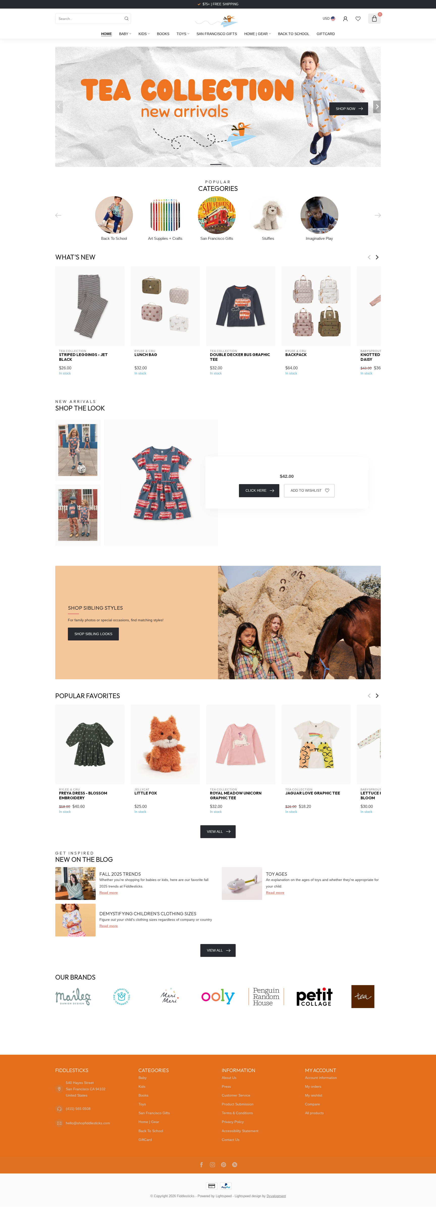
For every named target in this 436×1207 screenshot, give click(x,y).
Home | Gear (256, 34)
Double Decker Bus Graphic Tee (240, 357)
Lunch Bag (145, 354)
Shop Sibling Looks (93, 634)
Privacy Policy (233, 1122)
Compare (312, 1104)
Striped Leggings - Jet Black (83, 357)
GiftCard (326, 34)
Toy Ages (276, 874)
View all (215, 950)
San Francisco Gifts (217, 34)
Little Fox (145, 793)
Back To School (293, 34)
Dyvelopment (276, 1196)
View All (215, 832)
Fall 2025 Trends (120, 874)
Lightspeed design (248, 1196)
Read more (108, 893)
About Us (229, 1078)
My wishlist (313, 1095)
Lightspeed (224, 1196)
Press (226, 1086)
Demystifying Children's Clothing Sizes (147, 914)
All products (314, 1113)
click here (256, 490)
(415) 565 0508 (78, 1109)
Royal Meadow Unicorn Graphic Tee (235, 795)
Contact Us (230, 1140)
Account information (321, 1078)
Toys (181, 34)
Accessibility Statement (240, 1131)
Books (163, 34)
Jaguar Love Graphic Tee (312, 793)
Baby (123, 34)
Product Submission (238, 1104)
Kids (143, 34)
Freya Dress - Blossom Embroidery (83, 795)
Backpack (296, 354)
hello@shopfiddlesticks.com (88, 1123)
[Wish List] (358, 19)
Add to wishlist (306, 490)
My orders (313, 1086)
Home (106, 34)
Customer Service (236, 1095)
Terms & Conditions (237, 1113)
